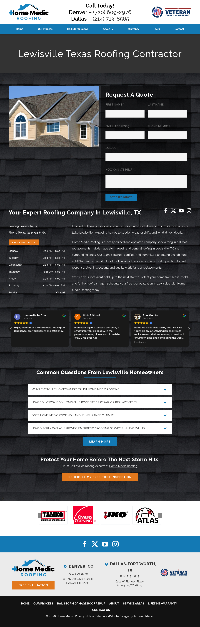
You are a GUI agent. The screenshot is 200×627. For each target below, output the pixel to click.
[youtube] (181, 210)
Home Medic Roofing (123, 466)
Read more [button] (140, 342)
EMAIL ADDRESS (117, 126)
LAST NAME (156, 104)
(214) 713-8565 (111, 18)
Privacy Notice (84, 616)
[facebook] (165, 210)
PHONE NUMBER (159, 126)
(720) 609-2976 (112, 12)
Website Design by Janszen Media (130, 616)
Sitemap (101, 616)
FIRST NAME (114, 104)
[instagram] (189, 210)
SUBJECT (111, 147)
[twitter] (173, 210)
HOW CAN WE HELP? (120, 169)
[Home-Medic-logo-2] (29, 4)
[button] (189, 328)
